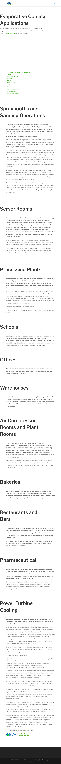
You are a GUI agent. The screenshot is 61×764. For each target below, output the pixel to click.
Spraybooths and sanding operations (18, 72)
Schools (9, 78)
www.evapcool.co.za (9, 33)
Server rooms (11, 74)
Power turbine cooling (14, 93)
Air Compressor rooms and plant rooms (19, 85)
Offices (9, 81)
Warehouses (11, 83)
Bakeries (10, 87)
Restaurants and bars (13, 89)
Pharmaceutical (12, 91)
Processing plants (12, 76)
